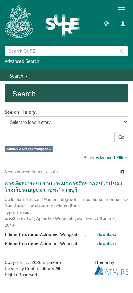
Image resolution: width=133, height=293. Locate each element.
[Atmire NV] (111, 269)
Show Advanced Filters (106, 157)
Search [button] (16, 76)
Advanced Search (22, 61)
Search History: (21, 112)
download (106, 234)
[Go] (122, 51)
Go (121, 137)
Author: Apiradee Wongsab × (28, 148)
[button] (106, 23)
